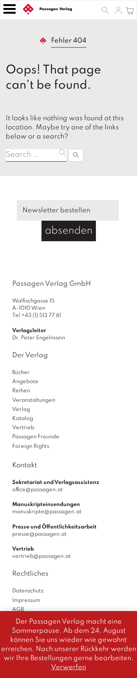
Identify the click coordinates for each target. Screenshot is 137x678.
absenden (68, 231)
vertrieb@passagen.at (41, 556)
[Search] (75, 155)
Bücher (21, 372)
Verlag (21, 409)
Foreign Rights (30, 446)
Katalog (22, 418)
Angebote (25, 381)
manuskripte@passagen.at (46, 511)
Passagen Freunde (35, 436)
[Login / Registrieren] (118, 9)
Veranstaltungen (33, 400)
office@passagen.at (37, 489)
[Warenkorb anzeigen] (130, 9)
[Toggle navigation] (9, 9)
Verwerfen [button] (68, 667)
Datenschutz (28, 591)
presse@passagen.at (39, 534)
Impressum (26, 600)
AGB (18, 609)
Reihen (21, 390)
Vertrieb (23, 427)
